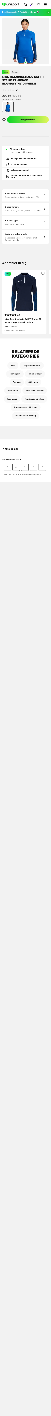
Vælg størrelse (27, 120)
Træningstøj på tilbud (34, 399)
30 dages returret (19, 164)
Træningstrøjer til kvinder (25, 407)
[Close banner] (48, 12)
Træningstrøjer (35, 374)
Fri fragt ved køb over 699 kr (24, 159)
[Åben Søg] (25, 4)
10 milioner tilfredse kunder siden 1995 (26, 176)
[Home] (10, 4)
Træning (17, 382)
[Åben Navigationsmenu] (45, 4)
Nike (13, 366)
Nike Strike (13, 391)
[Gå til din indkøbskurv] (38, 4)
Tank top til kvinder (34, 391)
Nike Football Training (25, 416)
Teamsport (12, 399)
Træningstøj (14, 374)
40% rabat (33, 382)
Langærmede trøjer (31, 366)
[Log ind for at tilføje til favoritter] (4, 119)
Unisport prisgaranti (20, 170)
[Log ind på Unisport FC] (31, 4)
